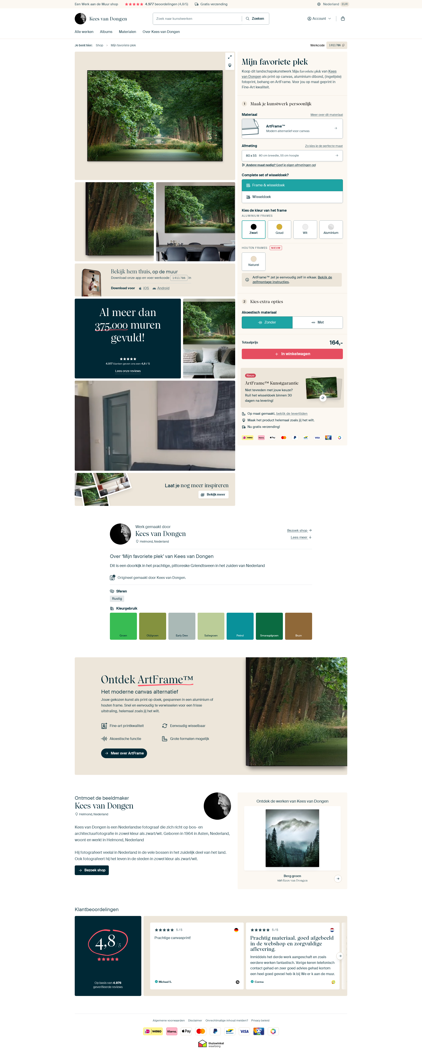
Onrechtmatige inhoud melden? (227, 1020)
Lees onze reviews (128, 371)
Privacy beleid (260, 1020)
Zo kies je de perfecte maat (324, 146)
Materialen (127, 31)
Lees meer (299, 537)
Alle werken (84, 31)
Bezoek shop (297, 530)
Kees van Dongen (108, 19)
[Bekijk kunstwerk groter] (230, 57)
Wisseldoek (261, 196)
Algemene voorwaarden (169, 1020)
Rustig (117, 598)
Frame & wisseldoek (268, 185)
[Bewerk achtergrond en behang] (230, 65)
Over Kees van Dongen (161, 31)
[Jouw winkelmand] (342, 18)
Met (321, 322)
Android (163, 288)
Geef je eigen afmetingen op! (281, 165)
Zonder (270, 322)
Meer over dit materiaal (327, 115)
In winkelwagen (295, 353)
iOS (146, 288)
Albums (106, 31)
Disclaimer (195, 1020)
